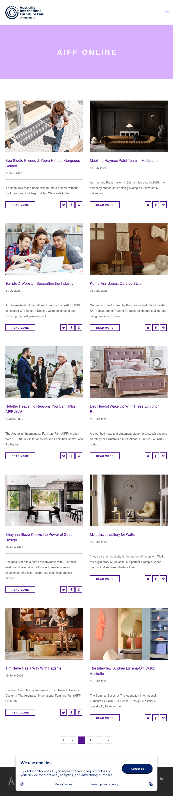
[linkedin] (161, 779)
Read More (20, 204)
